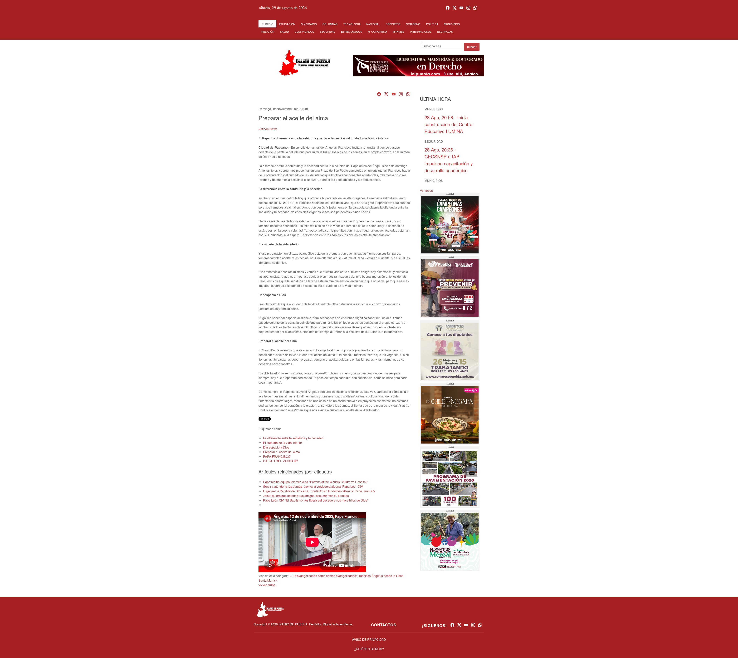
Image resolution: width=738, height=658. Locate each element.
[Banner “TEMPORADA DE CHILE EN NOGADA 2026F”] (450, 413)
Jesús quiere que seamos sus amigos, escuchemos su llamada (306, 495)
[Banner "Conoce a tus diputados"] (450, 350)
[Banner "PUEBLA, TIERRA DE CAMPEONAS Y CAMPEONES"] (450, 223)
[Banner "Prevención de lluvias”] (450, 287)
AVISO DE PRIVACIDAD (369, 639)
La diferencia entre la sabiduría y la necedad (293, 438)
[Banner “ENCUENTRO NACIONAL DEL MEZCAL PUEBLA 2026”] (450, 540)
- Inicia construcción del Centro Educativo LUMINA (448, 124)
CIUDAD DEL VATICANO (280, 461)
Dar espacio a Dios (276, 447)
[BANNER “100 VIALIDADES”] (450, 477)
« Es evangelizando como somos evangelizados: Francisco (330, 576)
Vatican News (267, 129)
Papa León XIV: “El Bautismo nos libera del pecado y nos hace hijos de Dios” (315, 500)
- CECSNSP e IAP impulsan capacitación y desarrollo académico (449, 160)
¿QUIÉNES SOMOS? (369, 649)
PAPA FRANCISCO (276, 456)
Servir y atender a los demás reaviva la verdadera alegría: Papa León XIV (313, 486)
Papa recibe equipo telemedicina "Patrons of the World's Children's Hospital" (315, 482)
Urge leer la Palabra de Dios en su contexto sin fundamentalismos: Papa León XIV (319, 491)
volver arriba (266, 585)
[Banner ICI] (418, 65)
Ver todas (426, 190)
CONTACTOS (383, 624)
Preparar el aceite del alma (281, 452)
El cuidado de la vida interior (282, 442)
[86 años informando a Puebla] (303, 66)
